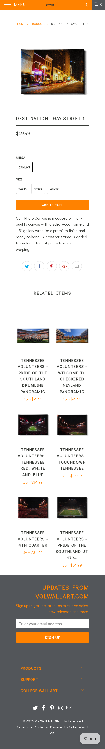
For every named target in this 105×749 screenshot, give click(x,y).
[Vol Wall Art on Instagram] (60, 708)
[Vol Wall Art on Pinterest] (52, 708)
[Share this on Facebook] (39, 266)
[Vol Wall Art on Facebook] (43, 708)
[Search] (85, 4)
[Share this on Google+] (64, 266)
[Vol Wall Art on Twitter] (35, 708)
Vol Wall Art (43, 721)
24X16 (23, 189)
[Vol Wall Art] (52, 5)
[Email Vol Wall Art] (69, 708)
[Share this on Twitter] (27, 266)
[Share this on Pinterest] (52, 266)
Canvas (24, 167)
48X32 (54, 189)
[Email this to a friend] (77, 266)
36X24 (38, 189)
